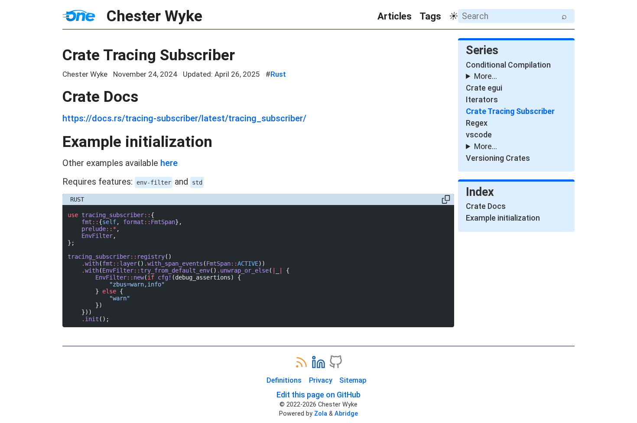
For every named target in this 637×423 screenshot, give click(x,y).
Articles (394, 16)
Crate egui (484, 87)
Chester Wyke (148, 16)
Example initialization (137, 142)
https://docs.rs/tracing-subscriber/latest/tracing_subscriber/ (184, 118)
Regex (477, 122)
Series (482, 50)
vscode (479, 134)
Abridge (346, 413)
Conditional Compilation (508, 64)
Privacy (320, 380)
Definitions (284, 380)
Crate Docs (100, 97)
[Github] (335, 362)
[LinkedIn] (318, 362)
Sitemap (353, 380)
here (169, 163)
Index (480, 192)
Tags (430, 16)
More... (485, 76)
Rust (278, 74)
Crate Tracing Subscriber (148, 55)
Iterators (482, 99)
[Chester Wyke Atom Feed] (301, 362)
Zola (320, 413)
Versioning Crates (498, 158)
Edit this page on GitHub (318, 394)
